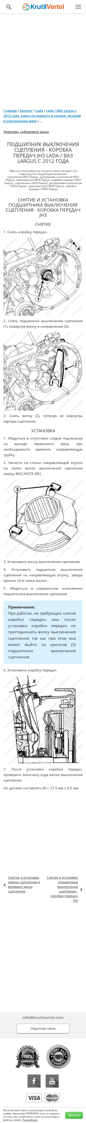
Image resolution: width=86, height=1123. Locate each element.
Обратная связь (43, 1028)
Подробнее (30, 1120)
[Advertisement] (43, 59)
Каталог (26, 110)
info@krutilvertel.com (43, 1017)
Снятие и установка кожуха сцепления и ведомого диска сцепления (24, 884)
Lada (39, 110)
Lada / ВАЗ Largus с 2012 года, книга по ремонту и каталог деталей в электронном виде (42, 115)
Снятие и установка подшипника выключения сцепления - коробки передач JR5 (62, 889)
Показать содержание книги (26, 132)
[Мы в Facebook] (34, 1081)
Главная (10, 110)
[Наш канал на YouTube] (52, 1081)
